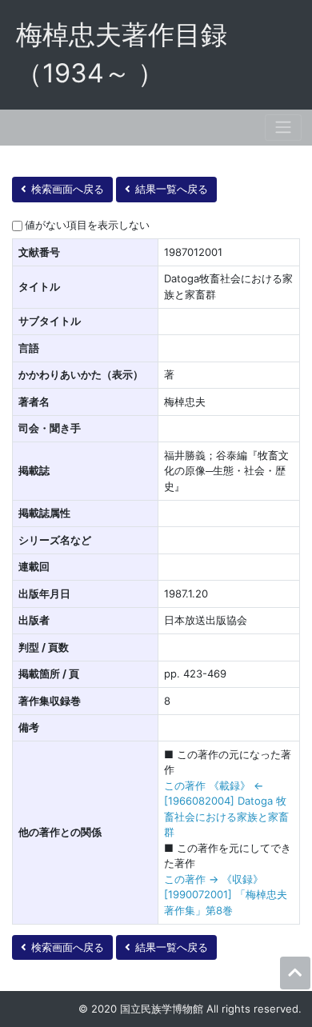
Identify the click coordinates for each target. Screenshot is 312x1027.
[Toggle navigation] (283, 127)
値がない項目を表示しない (87, 224)
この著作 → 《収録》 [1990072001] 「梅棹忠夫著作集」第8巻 (225, 895)
